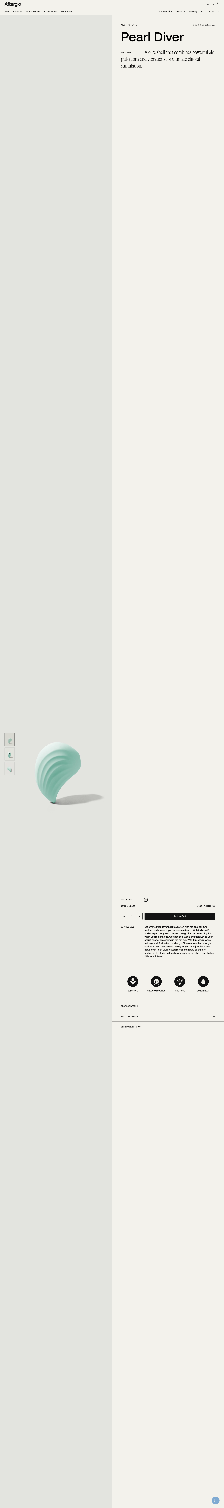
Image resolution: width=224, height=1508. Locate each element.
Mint (146, 900)
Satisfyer (129, 25)
